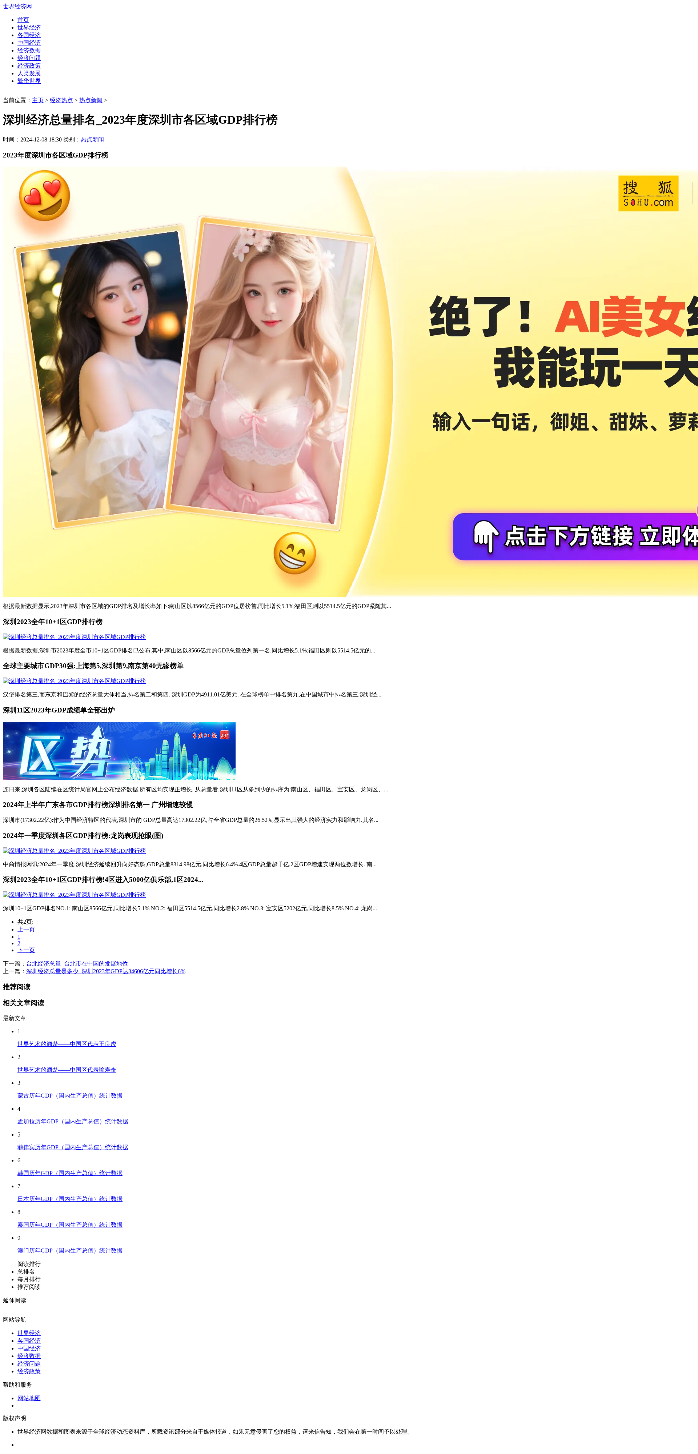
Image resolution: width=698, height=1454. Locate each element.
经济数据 (29, 50)
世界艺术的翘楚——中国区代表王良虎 (66, 1044)
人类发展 (29, 73)
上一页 (26, 929)
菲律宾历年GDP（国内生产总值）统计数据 (72, 1147)
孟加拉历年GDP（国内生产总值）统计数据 (72, 1121)
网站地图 (29, 1398)
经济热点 (61, 100)
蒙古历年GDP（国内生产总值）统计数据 (70, 1096)
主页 (38, 100)
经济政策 (29, 66)
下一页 (26, 950)
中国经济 (29, 43)
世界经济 (29, 27)
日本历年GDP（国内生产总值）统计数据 (70, 1199)
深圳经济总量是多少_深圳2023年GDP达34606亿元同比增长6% (105, 971)
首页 (23, 20)
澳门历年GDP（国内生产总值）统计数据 (70, 1250)
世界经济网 (17, 6)
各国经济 (29, 35)
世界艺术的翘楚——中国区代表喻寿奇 (66, 1070)
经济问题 (29, 58)
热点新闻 (91, 100)
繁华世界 (29, 81)
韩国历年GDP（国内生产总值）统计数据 (70, 1173)
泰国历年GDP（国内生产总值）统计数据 (70, 1225)
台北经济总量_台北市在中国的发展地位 (77, 963)
